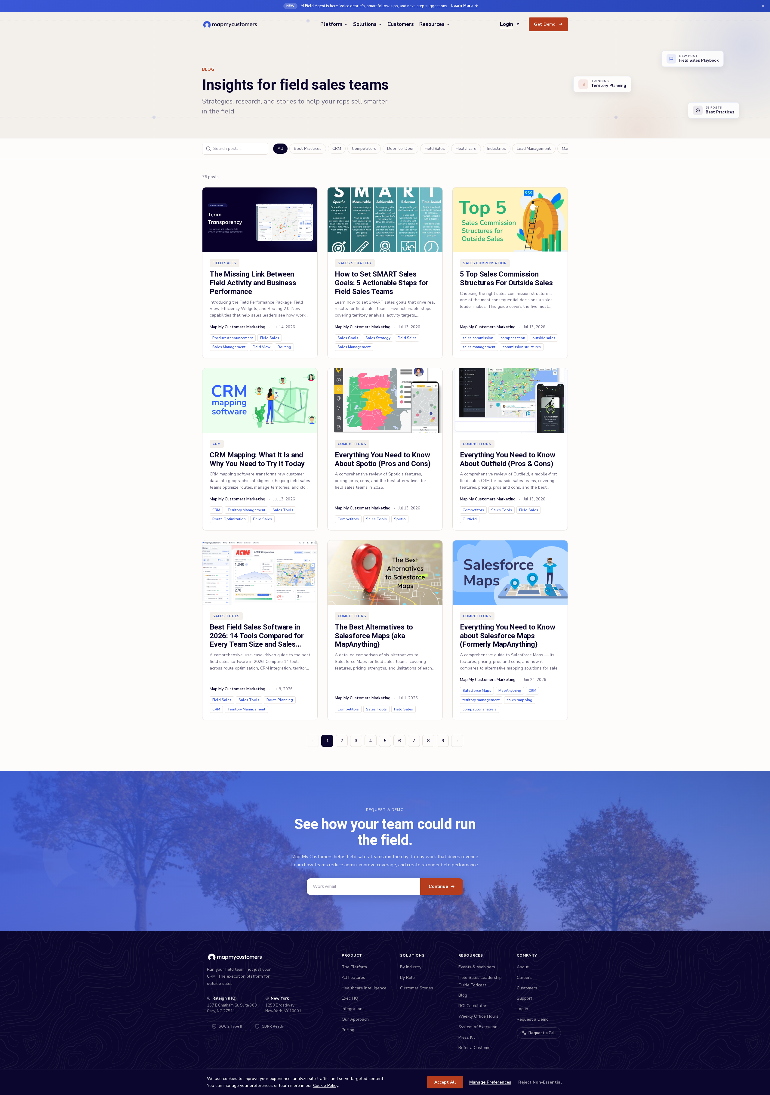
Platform (331, 24)
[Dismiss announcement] (763, 6)
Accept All (445, 1082)
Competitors (364, 148)
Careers (524, 977)
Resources (432, 24)
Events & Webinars (476, 967)
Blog (462, 995)
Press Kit (466, 1037)
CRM (336, 148)
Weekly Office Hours (478, 1016)
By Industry (410, 967)
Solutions (365, 24)
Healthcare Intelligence (364, 988)
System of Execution (477, 1027)
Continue (442, 886)
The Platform (354, 967)
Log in (522, 1009)
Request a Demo (533, 1019)
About (522, 967)
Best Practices (308, 148)
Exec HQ (350, 998)
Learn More (462, 5)
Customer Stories (416, 988)
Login (506, 24)
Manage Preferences (490, 1082)
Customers (400, 24)
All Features (353, 977)
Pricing (348, 1030)
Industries (496, 148)
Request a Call (542, 1033)
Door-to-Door (400, 148)
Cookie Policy (325, 1085)
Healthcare (466, 148)
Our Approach (355, 1019)
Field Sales (435, 148)
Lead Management (534, 148)
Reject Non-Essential (540, 1082)
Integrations (353, 1009)
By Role (407, 977)
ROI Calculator (472, 1006)
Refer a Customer (475, 1047)
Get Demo (548, 24)
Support (524, 998)
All (280, 148)
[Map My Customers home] (231, 24)
